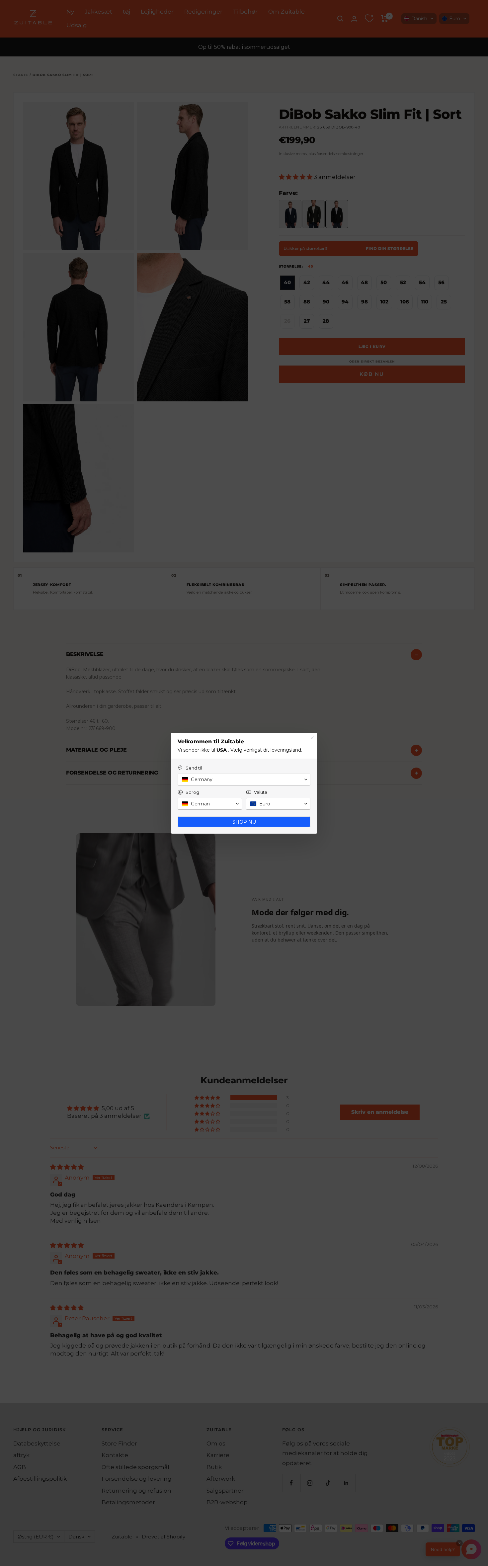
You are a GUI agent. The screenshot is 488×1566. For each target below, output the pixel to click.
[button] (244, 779)
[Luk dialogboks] (312, 737)
